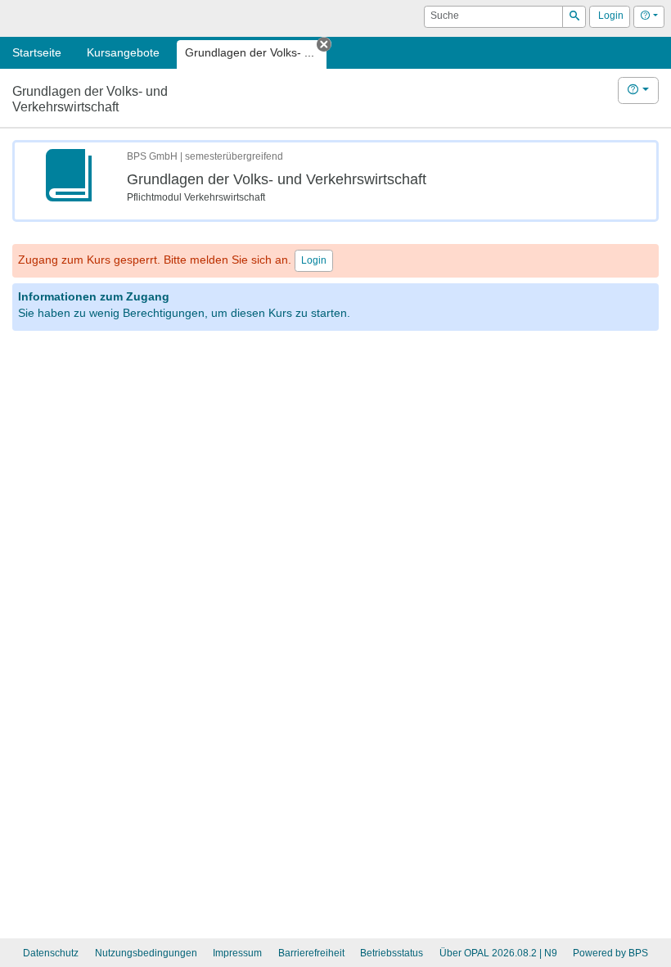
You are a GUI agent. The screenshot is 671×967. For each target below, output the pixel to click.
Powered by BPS (610, 953)
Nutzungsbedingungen (146, 953)
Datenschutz (51, 953)
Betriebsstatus (391, 953)
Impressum (237, 953)
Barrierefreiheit (311, 953)
